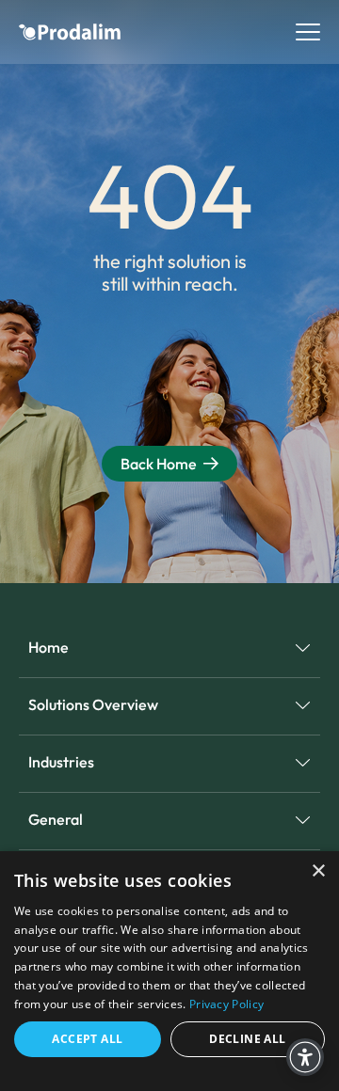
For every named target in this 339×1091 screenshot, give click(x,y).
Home (48, 647)
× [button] (318, 871)
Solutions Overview (93, 704)
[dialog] (169, 971)
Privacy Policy (226, 1004)
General (55, 819)
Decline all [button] (247, 1039)
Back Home (159, 463)
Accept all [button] (87, 1039)
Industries (61, 761)
